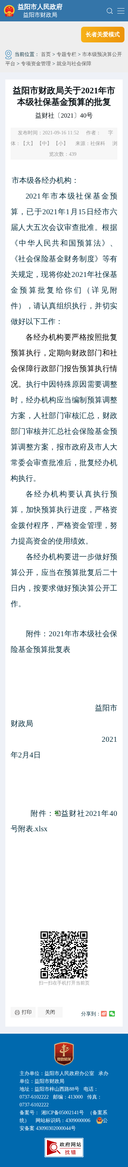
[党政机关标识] (64, 1054)
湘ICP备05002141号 (62, 1112)
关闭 (50, 1012)
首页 (46, 54)
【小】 (60, 143)
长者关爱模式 (103, 34)
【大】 (28, 143)
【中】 (44, 143)
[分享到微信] (112, 1014)
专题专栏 (66, 54)
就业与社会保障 (74, 63)
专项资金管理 (36, 63)
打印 (27, 1012)
